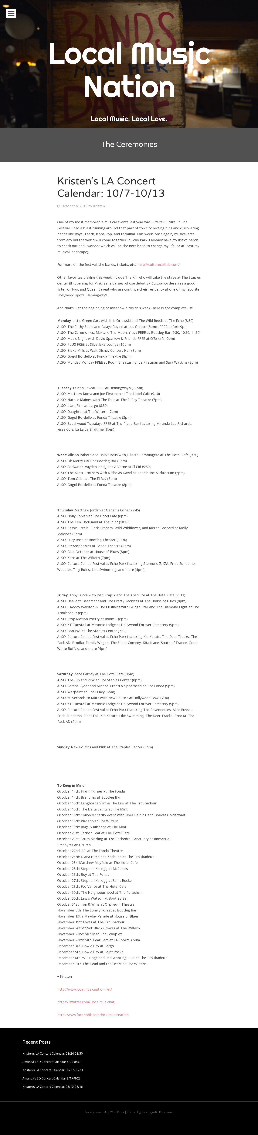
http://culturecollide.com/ (158, 264)
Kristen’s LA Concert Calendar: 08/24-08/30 (52, 1053)
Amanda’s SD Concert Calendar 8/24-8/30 (51, 1062)
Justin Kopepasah (162, 1112)
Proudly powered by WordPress (104, 1112)
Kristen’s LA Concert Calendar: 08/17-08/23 (52, 1070)
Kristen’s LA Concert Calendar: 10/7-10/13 (111, 187)
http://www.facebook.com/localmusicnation (93, 1014)
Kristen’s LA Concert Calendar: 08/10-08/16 (52, 1087)
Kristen (99, 206)
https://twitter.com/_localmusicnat (85, 1002)
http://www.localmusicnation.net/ (84, 989)
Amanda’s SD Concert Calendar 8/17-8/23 (51, 1078)
